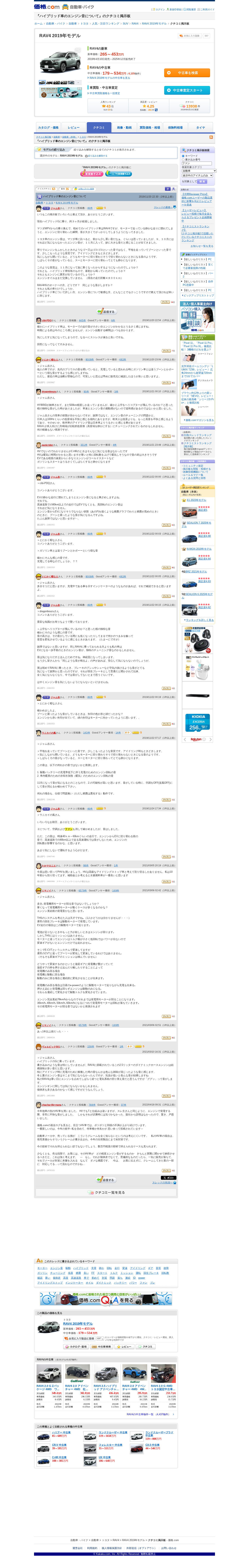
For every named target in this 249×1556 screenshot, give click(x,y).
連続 (127, 1277)
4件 (115, 445)
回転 (109, 1268)
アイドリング (137, 1268)
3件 (116, 391)
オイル (89, 1282)
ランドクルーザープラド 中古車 (159, 1434)
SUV (125, 23)
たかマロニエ (49, 865)
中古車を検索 (188, 73)
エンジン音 (56, 1268)
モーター (42, 1268)
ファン (143, 1282)
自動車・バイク (55, 23)
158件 (90, 1046)
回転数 (165, 1273)
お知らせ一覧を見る (202, 246)
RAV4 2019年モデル (154, 23)
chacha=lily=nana (51, 1105)
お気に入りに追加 (86, 189)
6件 (113, 320)
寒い (47, 1277)
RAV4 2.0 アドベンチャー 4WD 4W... (134, 1387)
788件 (92, 1105)
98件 (86, 865)
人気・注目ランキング (105, 23)
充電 (93, 1268)
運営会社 (78, 1548)
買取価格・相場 (150, 127)
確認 (39, 1277)
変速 (124, 1268)
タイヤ (200, 127)
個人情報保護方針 (112, 1548)
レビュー (74, 127)
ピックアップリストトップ (199, 295)
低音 (70, 1273)
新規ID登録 (175, 9)
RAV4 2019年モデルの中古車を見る (110, 77)
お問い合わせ (168, 1548)
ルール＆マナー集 (193, 474)
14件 (118, 732)
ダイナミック (103, 1282)
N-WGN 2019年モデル (199, 548)
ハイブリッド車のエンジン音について (64, 196)
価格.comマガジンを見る (200, 420)
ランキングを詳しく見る (200, 620)
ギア (150, 1268)
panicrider (47, 445)
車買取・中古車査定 (104, 87)
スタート (102, 1273)
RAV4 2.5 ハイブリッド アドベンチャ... (106, 1387)
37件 (123, 1105)
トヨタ (84, 23)
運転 (138, 1273)
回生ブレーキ (151, 1273)
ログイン (160, 9)
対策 (104, 1277)
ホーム (38, 23)
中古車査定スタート (188, 90)
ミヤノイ (46, 890)
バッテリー (120, 1282)
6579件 (83, 890)
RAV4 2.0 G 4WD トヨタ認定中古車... (163, 1387)
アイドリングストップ (50, 1282)
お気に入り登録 (190, 35)
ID (134, 1277)
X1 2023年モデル (196, 500)
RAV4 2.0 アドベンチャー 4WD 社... (77, 1387)
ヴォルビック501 (51, 1046)
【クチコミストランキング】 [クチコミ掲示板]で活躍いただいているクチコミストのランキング (197, 233)
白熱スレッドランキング (198, 435)
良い (86, 1273)
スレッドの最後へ (163, 207)
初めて (95, 1277)
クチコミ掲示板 (43, 137)
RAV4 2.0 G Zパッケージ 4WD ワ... (48, 1387)
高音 (65, 1277)
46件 (90, 208)
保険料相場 (175, 127)
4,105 (131, 73)
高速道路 (76, 1277)
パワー (133, 1282)
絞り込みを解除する (97, 156)
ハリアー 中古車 (61, 1432)
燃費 (78, 1273)
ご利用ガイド (208, 9)
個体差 (56, 1277)
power (141, 1277)
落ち (120, 1277)
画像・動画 (124, 127)
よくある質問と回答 (194, 478)
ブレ (152, 1282)
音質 (158, 1268)
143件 (86, 732)
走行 (117, 1268)
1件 (116, 865)
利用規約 (92, 1548)
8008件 (90, 359)
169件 (115, 890)
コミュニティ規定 (193, 465)
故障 (166, 1268)
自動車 (73, 23)
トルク (114, 1273)
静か (101, 1268)
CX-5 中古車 (153, 1444)
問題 (112, 1277)
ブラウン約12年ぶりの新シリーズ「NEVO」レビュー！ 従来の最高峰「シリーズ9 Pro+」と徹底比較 (197, 397)
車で (86, 1277)
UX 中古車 (105, 1457)
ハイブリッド (81, 1268)
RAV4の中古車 (100, 67)
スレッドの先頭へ (162, 1182)
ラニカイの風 (49, 733)
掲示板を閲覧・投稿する (197, 468)
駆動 (68, 1268)
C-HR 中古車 (59, 1457)
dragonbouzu (49, 391)
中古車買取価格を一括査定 (105, 93)
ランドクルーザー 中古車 (113, 1432)
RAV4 (135, 23)
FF (93, 1273)
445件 (82, 320)
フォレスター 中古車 (110, 1444)
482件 (122, 359)
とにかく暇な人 (50, 359)
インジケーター (74, 1282)
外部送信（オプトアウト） (141, 1548)
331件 (84, 445)
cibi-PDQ (47, 320)
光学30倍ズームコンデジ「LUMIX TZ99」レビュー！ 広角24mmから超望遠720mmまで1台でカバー (197, 371)
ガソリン (42, 1273)
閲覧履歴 (191, 9)
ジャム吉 (55, 208)
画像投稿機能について (195, 471)
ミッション (126, 1273)
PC (210, 259)
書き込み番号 (192, 159)
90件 (86, 391)
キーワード (191, 155)
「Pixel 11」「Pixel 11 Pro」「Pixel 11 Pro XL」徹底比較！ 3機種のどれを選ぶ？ (197, 346)
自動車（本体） (69, 137)
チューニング (57, 1273)
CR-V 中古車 (59, 1444)
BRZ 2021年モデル (196, 571)
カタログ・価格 (48, 127)
